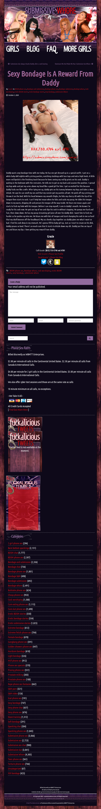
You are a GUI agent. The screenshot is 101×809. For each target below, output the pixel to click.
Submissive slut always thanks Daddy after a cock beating (29, 64)
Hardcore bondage (16, 651)
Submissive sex (15, 740)
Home (38, 798)
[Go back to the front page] (50, 24)
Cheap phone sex (15, 594)
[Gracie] (50, 244)
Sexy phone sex (15, 712)
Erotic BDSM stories (21, 92)
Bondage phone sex (51, 89)
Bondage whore (79, 89)
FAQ (51, 49)
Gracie (10, 89)
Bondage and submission (35, 89)
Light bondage (14, 655)
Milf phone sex (15, 660)
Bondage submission (66, 89)
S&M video (12, 693)
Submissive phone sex (18, 735)
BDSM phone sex (20, 89)
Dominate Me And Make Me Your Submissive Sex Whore (73, 64)
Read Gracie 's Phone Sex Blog (50, 257)
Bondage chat (14, 566)
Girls (12, 49)
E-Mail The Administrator (33, 803)
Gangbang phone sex (17, 641)
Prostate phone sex (16, 679)
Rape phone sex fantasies (19, 684)
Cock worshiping (15, 599)
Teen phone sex (15, 759)
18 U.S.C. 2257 (44, 798)
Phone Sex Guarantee (55, 798)
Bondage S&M (14, 576)
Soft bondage (14, 721)
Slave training (14, 716)
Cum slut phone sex (17, 608)
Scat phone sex (14, 698)
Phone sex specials (16, 665)
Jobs (63, 798)
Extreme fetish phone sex (19, 632)
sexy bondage (18, 272)
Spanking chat (14, 726)
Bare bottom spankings (18, 547)
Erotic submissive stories (19, 623)
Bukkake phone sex (17, 590)
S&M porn (12, 688)
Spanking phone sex (17, 730)
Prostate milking (15, 674)
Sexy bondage (50, 92)
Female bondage (15, 637)
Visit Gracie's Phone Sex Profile (50, 253)
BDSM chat (13, 552)
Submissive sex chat (17, 745)
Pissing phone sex (16, 669)
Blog (33, 49)
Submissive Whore (61, 92)
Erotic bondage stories (36, 92)
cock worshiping (44, 270)
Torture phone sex (16, 763)
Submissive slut (15, 749)
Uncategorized (14, 768)
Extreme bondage (16, 627)
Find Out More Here (18, 409)
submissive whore (32, 272)
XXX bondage (14, 773)
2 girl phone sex (15, 543)
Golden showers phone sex (20, 646)
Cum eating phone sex (18, 604)
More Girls (77, 49)
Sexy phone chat (15, 707)
